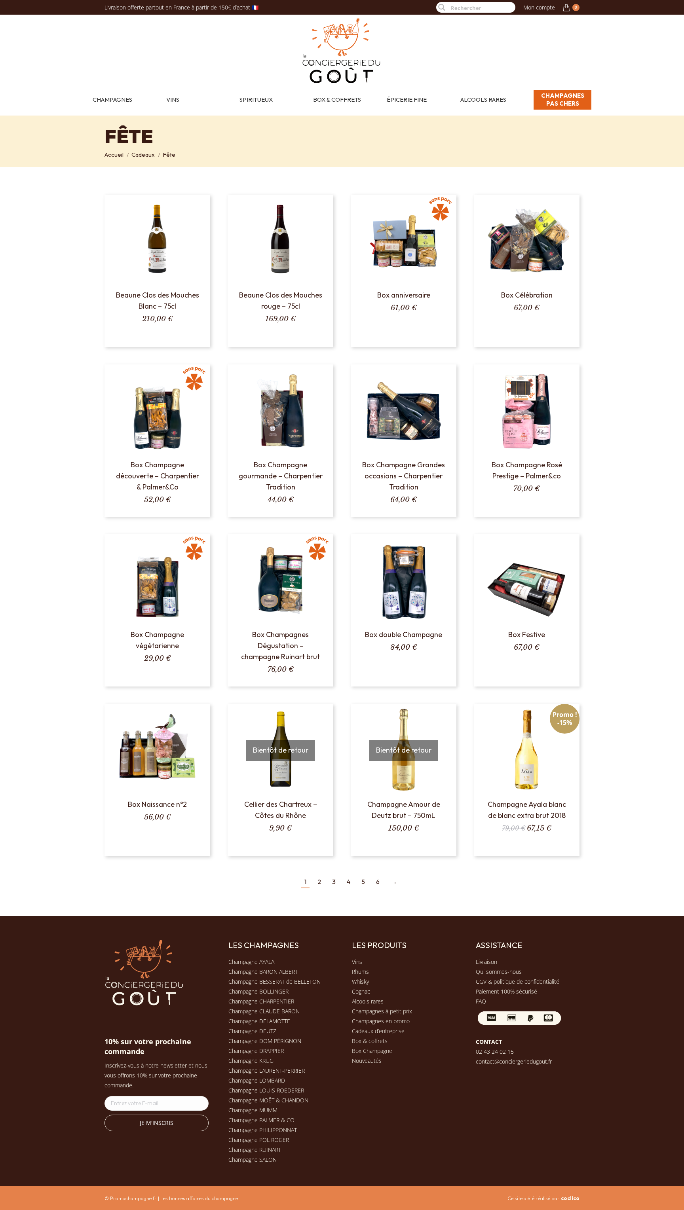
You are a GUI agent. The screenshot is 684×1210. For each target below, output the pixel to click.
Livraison (486, 961)
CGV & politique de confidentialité (517, 981)
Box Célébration (527, 295)
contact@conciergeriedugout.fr (514, 1061)
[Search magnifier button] (441, 7)
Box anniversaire (403, 295)
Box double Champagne (403, 634)
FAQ (481, 1001)
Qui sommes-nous (499, 971)
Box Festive (526, 634)
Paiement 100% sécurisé (506, 991)
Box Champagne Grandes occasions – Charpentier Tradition (403, 475)
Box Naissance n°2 (157, 804)
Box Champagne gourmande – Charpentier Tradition (281, 475)
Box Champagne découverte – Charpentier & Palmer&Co (157, 475)
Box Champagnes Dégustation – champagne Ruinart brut (280, 645)
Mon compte (539, 7)
